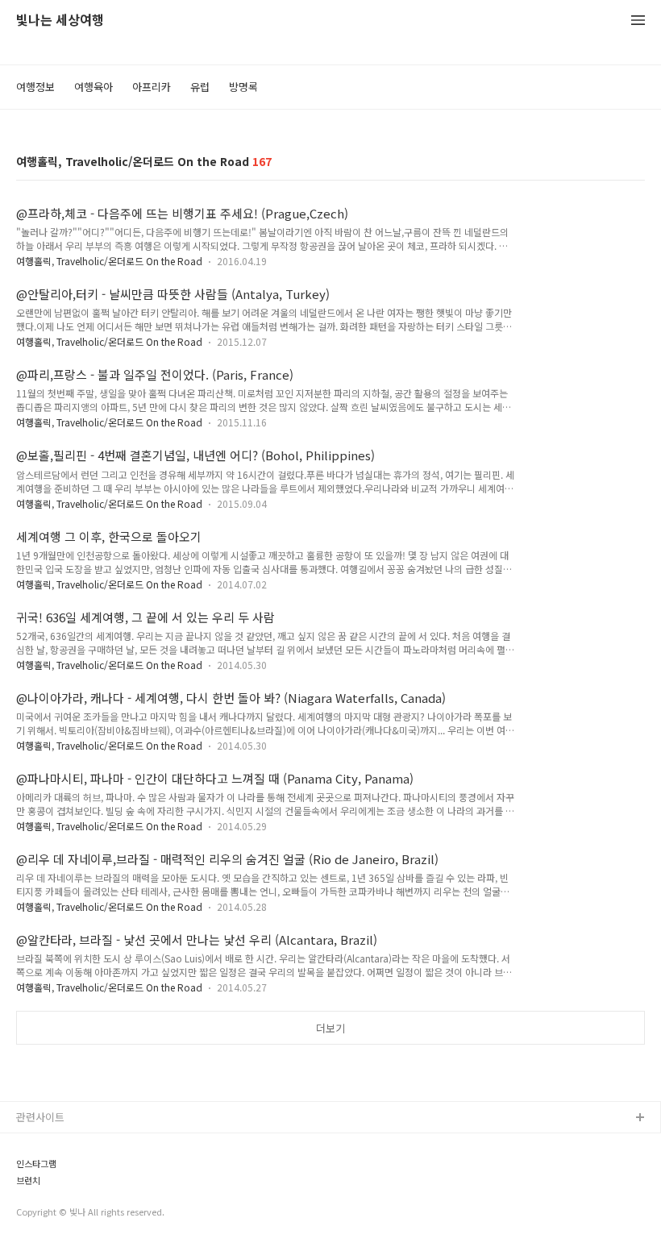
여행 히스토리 (47, 1221)
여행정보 (35, 86)
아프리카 (151, 86)
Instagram (41, 1195)
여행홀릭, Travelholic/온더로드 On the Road (109, 261)
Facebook (40, 1144)
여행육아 (93, 86)
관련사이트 (40, 1116)
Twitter (34, 1170)
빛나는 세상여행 (60, 20)
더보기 (330, 1028)
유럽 (200, 86)
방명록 (243, 86)
